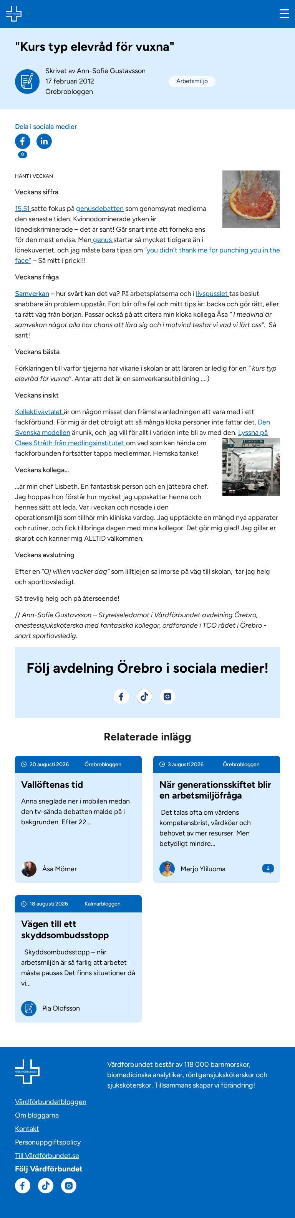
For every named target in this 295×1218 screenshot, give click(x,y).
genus (102, 240)
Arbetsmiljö (192, 81)
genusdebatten (100, 208)
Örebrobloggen (69, 91)
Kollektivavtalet (39, 412)
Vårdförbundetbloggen (50, 1102)
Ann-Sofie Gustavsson (111, 71)
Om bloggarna (37, 1115)
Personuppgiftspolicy (48, 1142)
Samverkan (32, 293)
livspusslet (212, 293)
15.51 (23, 208)
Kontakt (27, 1128)
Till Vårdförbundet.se (47, 1155)
